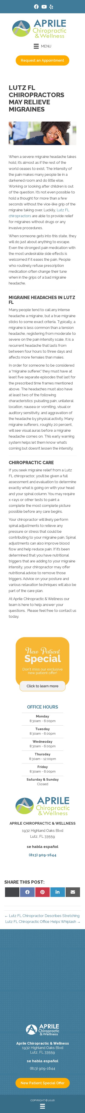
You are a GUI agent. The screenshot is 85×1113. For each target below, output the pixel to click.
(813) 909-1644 (42, 855)
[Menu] (42, 1106)
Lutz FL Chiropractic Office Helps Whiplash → (43, 921)
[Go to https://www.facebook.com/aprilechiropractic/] (36, 7)
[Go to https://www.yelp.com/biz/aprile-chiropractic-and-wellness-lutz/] (51, 7)
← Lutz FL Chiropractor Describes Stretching (42, 915)
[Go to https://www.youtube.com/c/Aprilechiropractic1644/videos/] (43, 7)
